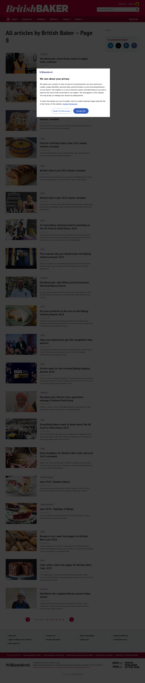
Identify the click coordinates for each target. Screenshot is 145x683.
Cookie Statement (70, 104)
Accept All (81, 111)
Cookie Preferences (61, 111)
